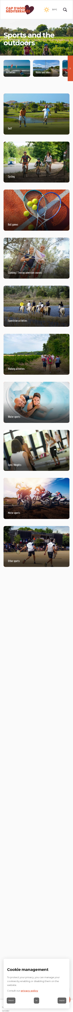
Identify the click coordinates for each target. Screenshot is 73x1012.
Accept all (61, 1000)
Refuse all (11, 1000)
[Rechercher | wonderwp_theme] (65, 9)
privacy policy (29, 990)
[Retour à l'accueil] (20, 9)
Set (36, 1000)
